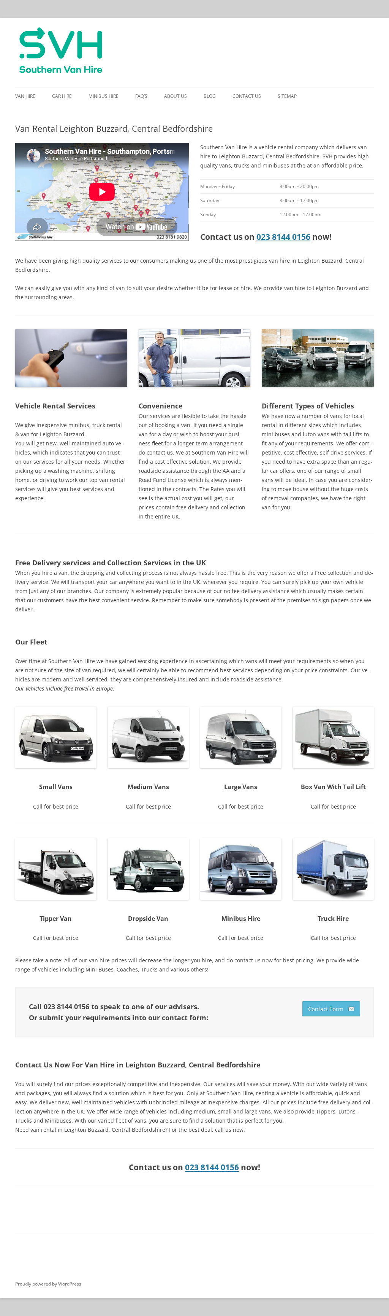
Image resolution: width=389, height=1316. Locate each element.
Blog (210, 96)
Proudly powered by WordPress (48, 1284)
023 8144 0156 (283, 236)
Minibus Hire (104, 96)
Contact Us (246, 96)
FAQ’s (141, 96)
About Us (175, 96)
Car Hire (62, 96)
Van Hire (25, 96)
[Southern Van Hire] (60, 52)
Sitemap (287, 96)
